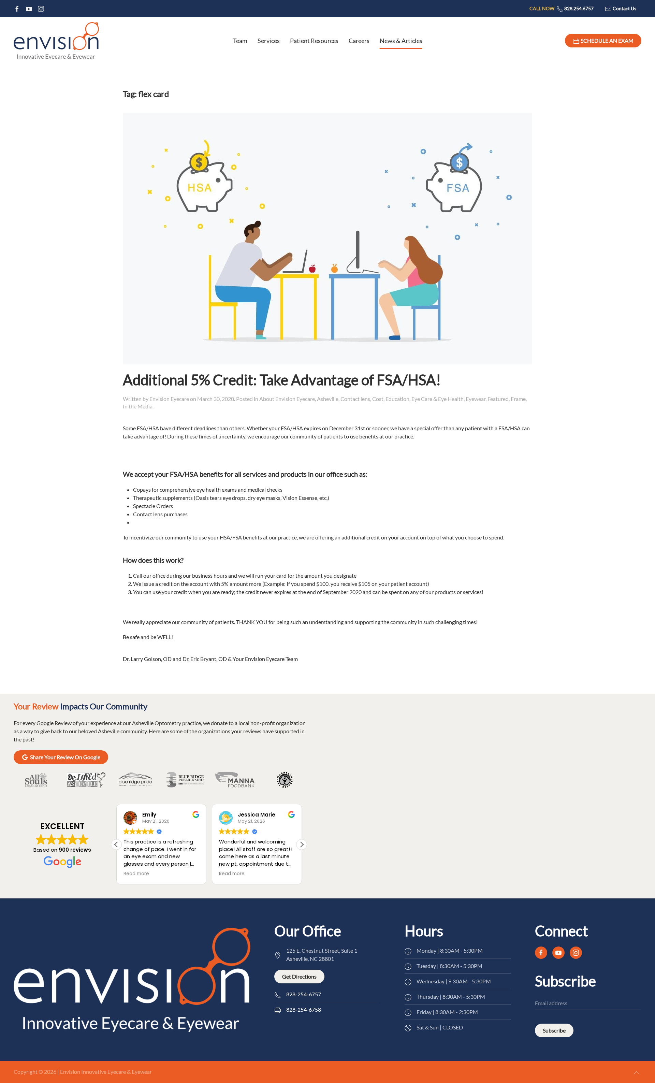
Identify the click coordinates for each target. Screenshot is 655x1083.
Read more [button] (136, 874)
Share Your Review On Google (65, 757)
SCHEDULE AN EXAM (607, 40)
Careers (359, 40)
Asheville (327, 398)
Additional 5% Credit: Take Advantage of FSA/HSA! (282, 379)
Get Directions (299, 976)
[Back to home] (56, 40)
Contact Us (624, 8)
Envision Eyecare (169, 398)
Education (397, 398)
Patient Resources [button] (314, 40)
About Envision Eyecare (287, 398)
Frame (518, 398)
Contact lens (355, 398)
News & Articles (401, 40)
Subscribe (554, 1030)
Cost (377, 398)
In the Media (137, 406)
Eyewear (475, 398)
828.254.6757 (561, 8)
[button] (301, 844)
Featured (498, 398)
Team (240, 40)
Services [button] (269, 40)
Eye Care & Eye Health (437, 398)
